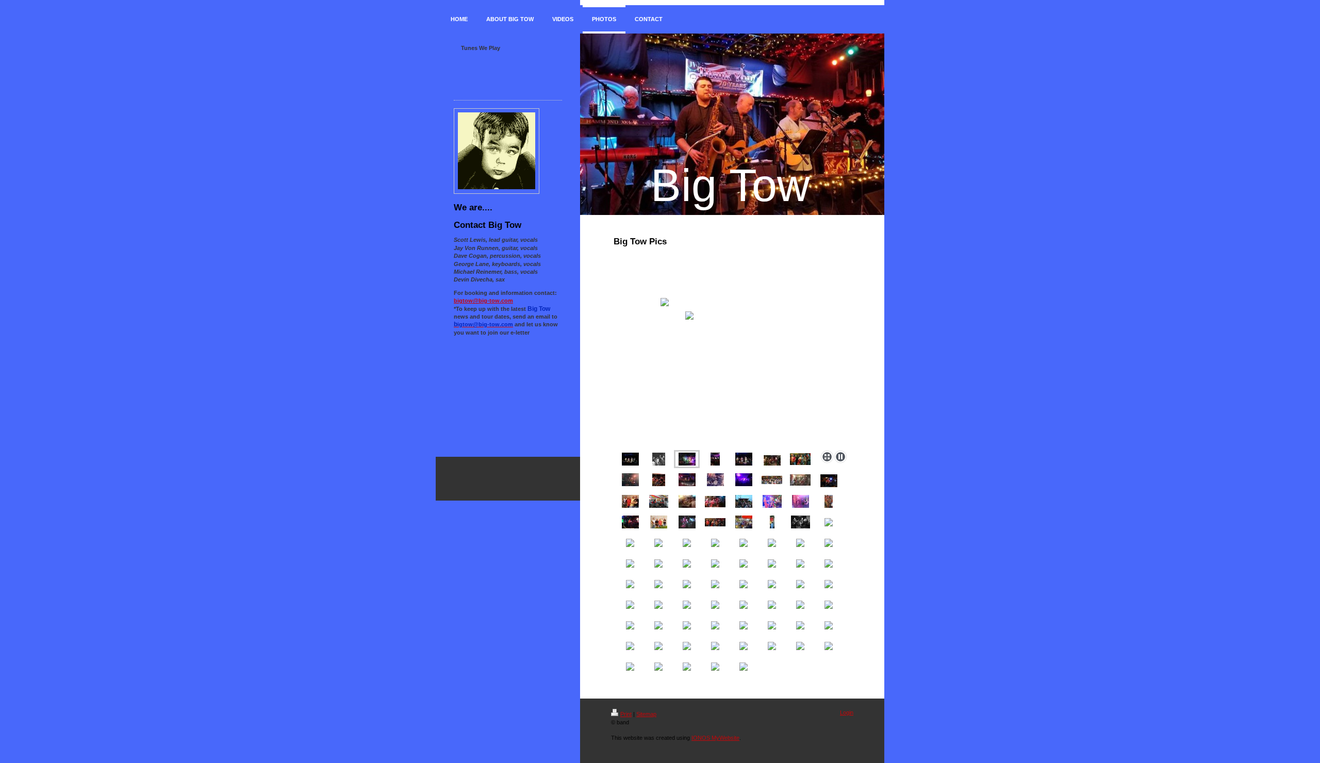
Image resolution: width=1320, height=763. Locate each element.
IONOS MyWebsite (715, 738)
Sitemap (646, 714)
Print (626, 714)
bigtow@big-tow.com (483, 300)
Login (846, 712)
